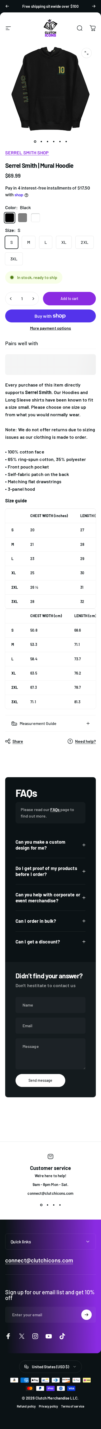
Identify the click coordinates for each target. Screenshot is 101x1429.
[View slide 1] (41, 1205)
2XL (84, 242)
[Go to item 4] (54, 141)
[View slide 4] (60, 1205)
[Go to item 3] (47, 141)
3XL (13, 258)
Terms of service (72, 1406)
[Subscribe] (86, 1315)
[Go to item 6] (66, 141)
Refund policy (26, 1406)
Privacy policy (48, 1406)
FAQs (55, 809)
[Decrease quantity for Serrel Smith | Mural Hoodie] (10, 298)
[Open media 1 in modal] (86, 53)
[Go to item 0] (35, 141)
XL (63, 242)
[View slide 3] (54, 1205)
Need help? (85, 741)
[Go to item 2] (41, 141)
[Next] (93, 6)
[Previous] (7, 6)
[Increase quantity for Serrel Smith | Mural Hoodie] (33, 298)
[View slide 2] (47, 1205)
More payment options (50, 328)
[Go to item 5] (60, 141)
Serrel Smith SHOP (27, 152)
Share (17, 741)
